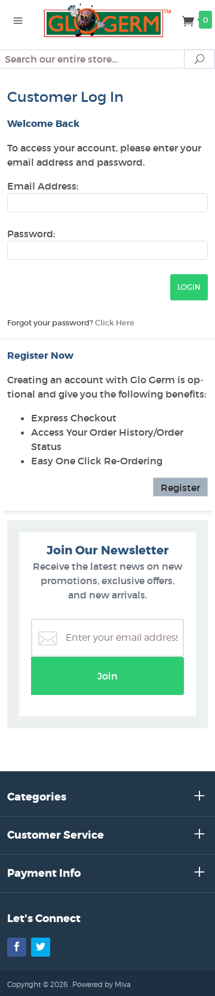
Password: (31, 234)
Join (107, 676)
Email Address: (42, 186)
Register (180, 488)
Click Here (114, 322)
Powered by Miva (101, 984)
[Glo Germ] (107, 19)
